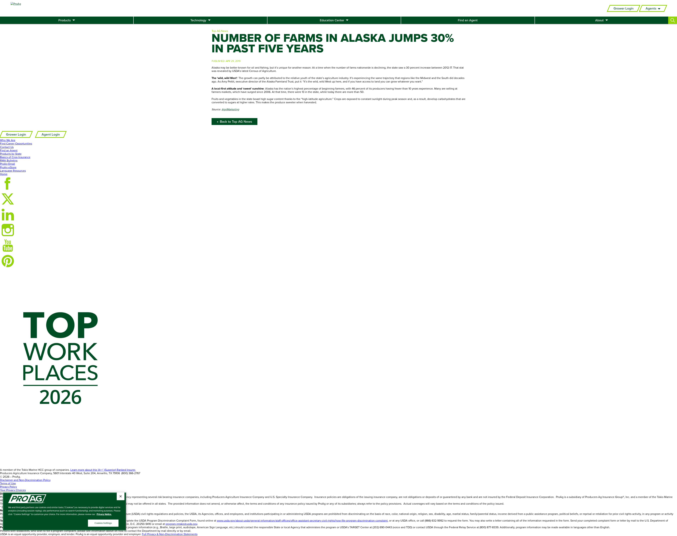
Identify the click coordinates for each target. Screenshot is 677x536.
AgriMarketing (230, 109)
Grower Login (624, 8)
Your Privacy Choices (13, 490)
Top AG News (220, 31)
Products (64, 20)
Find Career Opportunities (16, 143)
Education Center (332, 20)
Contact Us (7, 147)
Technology (198, 20)
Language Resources (13, 171)
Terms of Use (8, 483)
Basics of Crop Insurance (15, 157)
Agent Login (51, 134)
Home (3, 174)
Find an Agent (468, 20)
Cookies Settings (103, 523)
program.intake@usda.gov (181, 524)
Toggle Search (672, 20)
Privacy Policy (8, 487)
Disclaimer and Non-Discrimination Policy (25, 480)
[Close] (120, 496)
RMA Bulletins (8, 160)
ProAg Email (7, 164)
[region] (64, 511)
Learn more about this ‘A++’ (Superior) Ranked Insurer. (103, 470)
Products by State (11, 154)
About (599, 20)
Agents (651, 8)
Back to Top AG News (236, 121)
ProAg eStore (8, 167)
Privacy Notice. (104, 514)
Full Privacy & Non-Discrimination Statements (169, 534)
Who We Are (7, 140)
